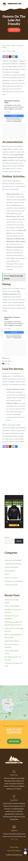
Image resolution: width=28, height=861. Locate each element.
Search (7, 537)
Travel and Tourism (11, 585)
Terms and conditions (14, 850)
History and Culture (11, 578)
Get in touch (14, 741)
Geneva (8, 45)
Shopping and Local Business (14, 581)
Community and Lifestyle (13, 564)
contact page (14, 839)
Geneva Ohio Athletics (12, 641)
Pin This (6, 364)
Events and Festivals (11, 567)
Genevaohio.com (14, 4)
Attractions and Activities (13, 560)
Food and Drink (10, 571)
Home (3, 45)
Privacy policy (14, 847)
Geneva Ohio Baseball (12, 606)
